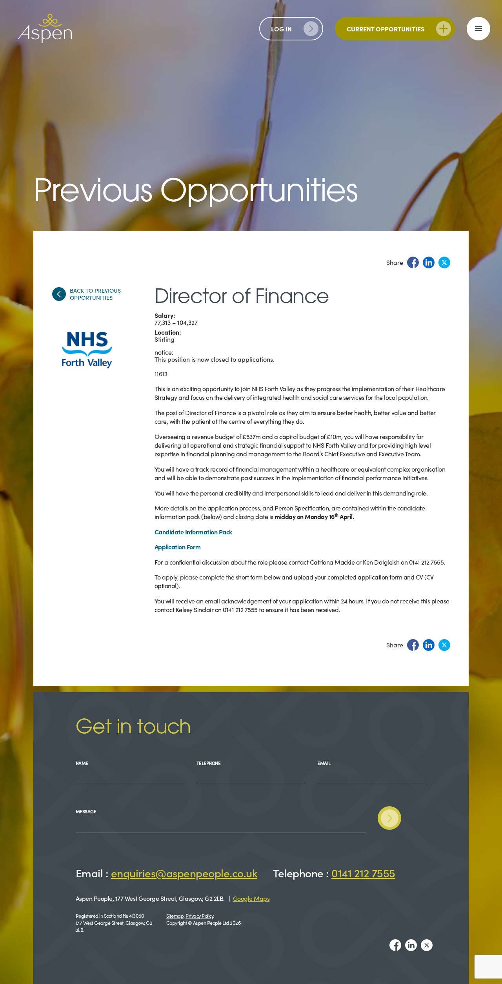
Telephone (208, 763)
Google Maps (251, 898)
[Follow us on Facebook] (395, 945)
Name (82, 763)
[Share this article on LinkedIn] (429, 262)
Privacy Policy (199, 915)
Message (86, 811)
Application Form (178, 546)
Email (324, 763)
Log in (281, 28)
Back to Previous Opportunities (95, 294)
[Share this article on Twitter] (444, 262)
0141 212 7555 (363, 872)
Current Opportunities (385, 28)
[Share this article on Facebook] (413, 262)
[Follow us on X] (427, 945)
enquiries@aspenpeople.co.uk (184, 872)
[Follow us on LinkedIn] (411, 945)
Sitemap (175, 915)
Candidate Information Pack (193, 531)
